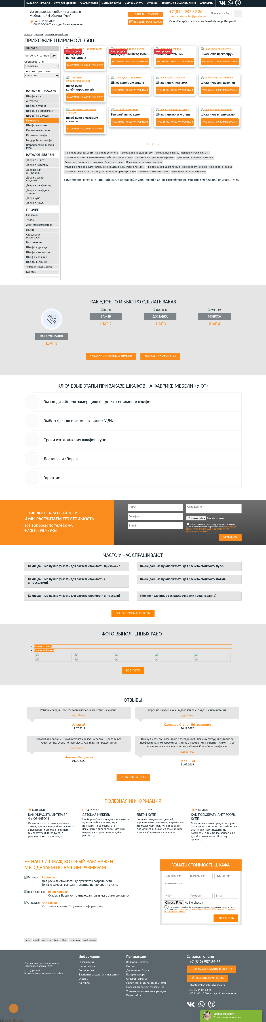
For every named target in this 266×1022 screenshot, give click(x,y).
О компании (89, 3)
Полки (30, 229)
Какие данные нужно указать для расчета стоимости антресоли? (74, 596)
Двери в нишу (35, 160)
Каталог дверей (65, 3)
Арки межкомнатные (39, 225)
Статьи (130, 966)
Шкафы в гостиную (38, 252)
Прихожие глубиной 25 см (79, 153)
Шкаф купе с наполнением (76, 56)
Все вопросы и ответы (133, 613)
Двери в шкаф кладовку (35, 179)
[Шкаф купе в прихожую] (220, 109)
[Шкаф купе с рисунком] (130, 77)
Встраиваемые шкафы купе (40, 147)
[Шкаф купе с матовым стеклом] (85, 111)
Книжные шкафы (37, 135)
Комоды (31, 271)
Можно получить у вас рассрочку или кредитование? (178, 596)
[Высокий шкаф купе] (130, 109)
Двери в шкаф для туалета (37, 192)
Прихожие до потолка (107, 153)
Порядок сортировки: (37, 71)
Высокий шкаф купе (125, 114)
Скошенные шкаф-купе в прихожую (84, 162)
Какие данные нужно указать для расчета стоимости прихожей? (74, 566)
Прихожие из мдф (123, 157)
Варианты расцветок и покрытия (99, 974)
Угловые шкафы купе (39, 267)
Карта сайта (133, 995)
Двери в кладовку (37, 165)
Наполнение (34, 242)
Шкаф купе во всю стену (173, 114)
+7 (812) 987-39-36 (185, 12)
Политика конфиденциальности (146, 983)
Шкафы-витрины (36, 262)
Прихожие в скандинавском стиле (194, 157)
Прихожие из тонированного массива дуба (88, 157)
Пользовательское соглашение (145, 987)
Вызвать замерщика (147, 21)
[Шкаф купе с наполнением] (85, 49)
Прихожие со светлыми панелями (144, 162)
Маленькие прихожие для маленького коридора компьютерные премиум (104, 167)
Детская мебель (96, 815)
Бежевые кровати (114, 162)
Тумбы (30, 220)
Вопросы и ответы (137, 962)
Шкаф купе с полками (171, 83)
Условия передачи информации (146, 991)
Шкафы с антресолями (40, 111)
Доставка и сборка (137, 970)
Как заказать (134, 3)
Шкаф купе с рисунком (127, 83)
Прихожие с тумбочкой (194, 167)
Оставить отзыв (133, 777)
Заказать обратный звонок (111, 356)
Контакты (207, 3)
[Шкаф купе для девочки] (220, 77)
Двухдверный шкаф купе (129, 54)
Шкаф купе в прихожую (218, 114)
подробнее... (79, 715)
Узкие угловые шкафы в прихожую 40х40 (114, 171)
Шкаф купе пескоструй (217, 54)
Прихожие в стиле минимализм (188, 171)
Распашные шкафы (38, 130)
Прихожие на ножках (220, 167)
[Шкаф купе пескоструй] (220, 49)
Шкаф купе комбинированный (80, 87)
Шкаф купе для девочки (218, 83)
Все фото (133, 670)
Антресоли (32, 101)
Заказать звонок (146, 14)
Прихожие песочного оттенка (153, 171)
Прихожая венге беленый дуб (137, 153)
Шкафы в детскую (37, 247)
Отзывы (152, 3)
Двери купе (33, 198)
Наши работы (111, 3)
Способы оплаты (136, 978)
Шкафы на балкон (37, 115)
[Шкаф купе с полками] (175, 77)
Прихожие (32, 120)
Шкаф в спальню (36, 257)
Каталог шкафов (38, 3)
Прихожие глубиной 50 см (195, 153)
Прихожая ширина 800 (167, 153)
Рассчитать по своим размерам (85, 65)
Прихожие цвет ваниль (77, 171)
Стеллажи (32, 215)
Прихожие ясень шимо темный (163, 167)
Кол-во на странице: (37, 55)
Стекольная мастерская (33, 236)
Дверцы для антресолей (33, 171)
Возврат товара (135, 974)
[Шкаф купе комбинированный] (85, 79)
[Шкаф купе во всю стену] (175, 109)
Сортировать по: (34, 61)
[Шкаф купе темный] (175, 49)
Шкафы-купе (34, 96)
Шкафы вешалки (36, 125)
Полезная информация (179, 3)
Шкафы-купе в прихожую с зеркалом (154, 157)
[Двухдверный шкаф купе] (130, 49)
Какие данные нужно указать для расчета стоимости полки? (183, 579)
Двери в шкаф (35, 203)
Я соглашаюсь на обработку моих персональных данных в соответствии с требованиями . (211, 528)
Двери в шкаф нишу (38, 185)
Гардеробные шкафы (39, 140)
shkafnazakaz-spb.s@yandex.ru (187, 16)
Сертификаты (87, 970)
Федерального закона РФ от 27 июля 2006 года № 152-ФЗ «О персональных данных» (211, 529)
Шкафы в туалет (36, 106)
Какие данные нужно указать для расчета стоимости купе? (182, 566)
